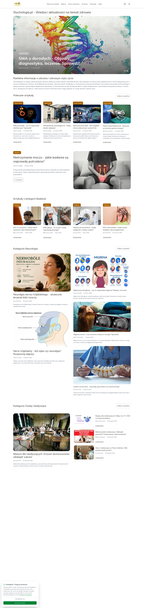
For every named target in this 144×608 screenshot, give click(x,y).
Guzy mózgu (18, 103)
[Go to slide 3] (127, 71)
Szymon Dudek (17, 131)
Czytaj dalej (18, 180)
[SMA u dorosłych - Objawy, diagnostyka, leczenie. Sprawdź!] (72, 45)
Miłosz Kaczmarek (23, 68)
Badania (63, 4)
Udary (100, 4)
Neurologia (93, 4)
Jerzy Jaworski (77, 131)
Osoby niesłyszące (74, 4)
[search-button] (125, 4)
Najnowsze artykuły (53, 4)
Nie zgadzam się (20, 599)
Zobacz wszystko (123, 96)
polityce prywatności (26, 595)
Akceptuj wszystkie (20, 603)
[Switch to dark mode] (129, 3)
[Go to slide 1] (124, 70)
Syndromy (85, 4)
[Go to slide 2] (125, 70)
